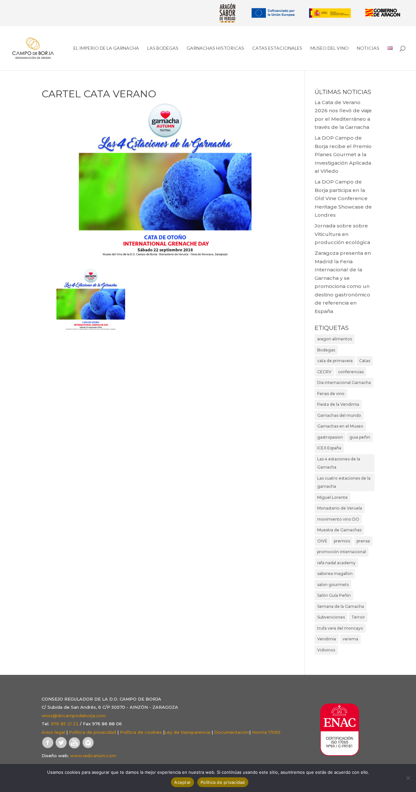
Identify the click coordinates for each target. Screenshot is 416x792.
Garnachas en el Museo (340, 426)
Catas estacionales (277, 48)
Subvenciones (331, 617)
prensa (363, 541)
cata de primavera (335, 360)
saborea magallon (335, 573)
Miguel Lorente (332, 497)
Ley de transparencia (187, 732)
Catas (364, 360)
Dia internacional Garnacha (344, 382)
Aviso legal (53, 732)
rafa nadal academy (336, 562)
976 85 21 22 (65, 723)
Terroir (358, 617)
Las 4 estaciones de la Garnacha (338, 463)
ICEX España (329, 447)
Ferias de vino (330, 393)
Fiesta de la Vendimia (338, 404)
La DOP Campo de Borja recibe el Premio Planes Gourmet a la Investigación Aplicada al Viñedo (343, 154)
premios (342, 541)
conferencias (351, 371)
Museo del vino (329, 48)
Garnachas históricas (215, 48)
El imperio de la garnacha (106, 48)
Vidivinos (326, 650)
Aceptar (182, 782)
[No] (408, 778)
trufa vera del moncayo (340, 628)
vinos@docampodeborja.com (74, 715)
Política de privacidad (92, 732)
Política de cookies (141, 732)
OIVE (322, 541)
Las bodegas (162, 48)
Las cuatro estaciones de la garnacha (343, 482)
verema (350, 638)
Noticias (368, 48)
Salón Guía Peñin (334, 595)
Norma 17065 (266, 732)
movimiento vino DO (338, 519)
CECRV (324, 371)
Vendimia (326, 638)
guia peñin (359, 437)
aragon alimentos (334, 338)
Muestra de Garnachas (339, 529)
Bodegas (326, 350)
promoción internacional (341, 551)
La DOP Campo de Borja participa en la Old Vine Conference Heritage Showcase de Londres (343, 198)
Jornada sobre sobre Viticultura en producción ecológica (342, 234)
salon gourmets (333, 584)
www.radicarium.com (93, 755)
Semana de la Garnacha (340, 606)
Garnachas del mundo (339, 415)
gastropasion (330, 437)
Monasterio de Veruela (339, 508)
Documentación (231, 732)
